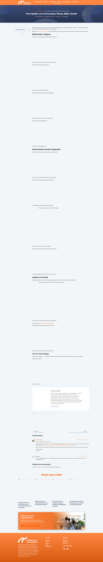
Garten (59, 1)
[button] (84, 2)
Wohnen (52, 1)
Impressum (65, 543)
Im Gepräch (75, 1)
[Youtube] (67, 549)
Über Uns (57, 3)
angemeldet (39, 467)
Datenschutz (65, 541)
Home (35, 11)
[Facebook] (64, 549)
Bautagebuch (67, 1)
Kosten (47, 541)
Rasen (43, 356)
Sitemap (64, 540)
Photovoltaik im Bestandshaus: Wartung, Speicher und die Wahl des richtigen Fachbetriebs (76, 503)
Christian (38, 439)
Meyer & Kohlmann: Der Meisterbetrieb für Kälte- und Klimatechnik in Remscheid (41, 503)
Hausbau (45, 1)
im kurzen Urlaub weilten (43, 31)
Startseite (38, 1)
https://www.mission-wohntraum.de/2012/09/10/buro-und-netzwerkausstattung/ (59, 445)
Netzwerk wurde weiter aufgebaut (46, 323)
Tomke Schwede (56, 391)
